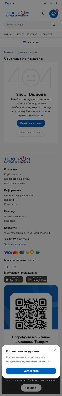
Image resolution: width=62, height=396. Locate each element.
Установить (31, 371)
